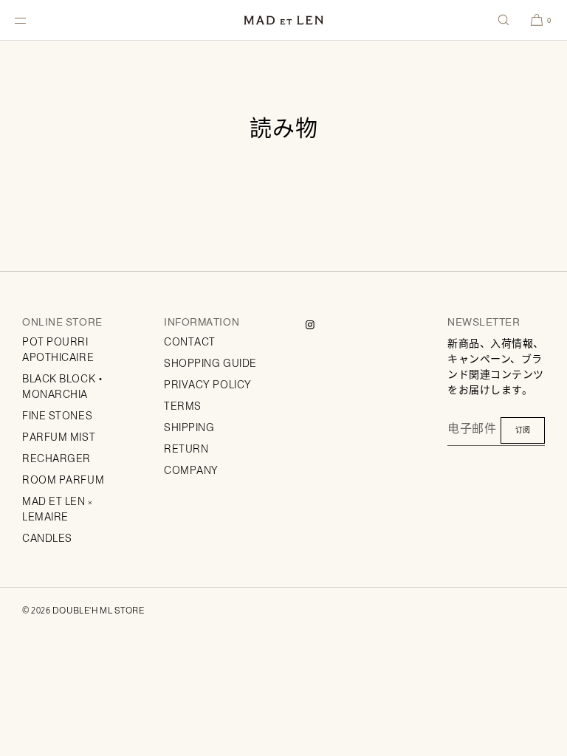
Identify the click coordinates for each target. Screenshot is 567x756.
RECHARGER (56, 458)
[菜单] (32, 20)
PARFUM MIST (58, 437)
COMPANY (191, 470)
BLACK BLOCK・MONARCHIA (64, 386)
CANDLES (47, 538)
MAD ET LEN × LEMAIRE (57, 509)
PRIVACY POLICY (208, 385)
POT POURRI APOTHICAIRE (58, 349)
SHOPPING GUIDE (210, 363)
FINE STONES (57, 416)
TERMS (183, 406)
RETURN (186, 449)
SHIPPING (189, 427)
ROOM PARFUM (63, 480)
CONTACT (190, 342)
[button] (503, 20)
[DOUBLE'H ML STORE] (283, 20)
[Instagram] (322, 325)
